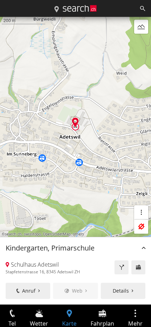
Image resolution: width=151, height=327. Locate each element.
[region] (75, 161)
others (78, 234)
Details (121, 290)
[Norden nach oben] (141, 43)
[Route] (121, 267)
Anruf (28, 290)
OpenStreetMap (57, 234)
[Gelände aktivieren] (141, 27)
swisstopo (32, 234)
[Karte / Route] (56, 9)
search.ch (13, 234)
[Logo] (80, 8)
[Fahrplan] (138, 267)
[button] (75, 122)
